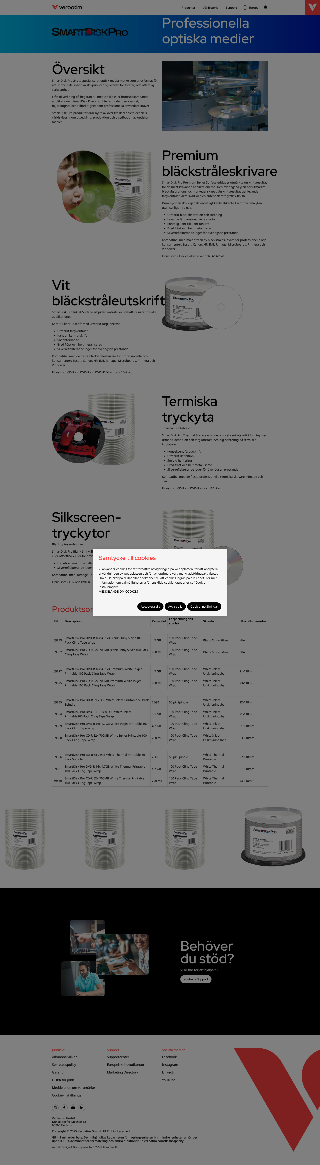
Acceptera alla (150, 606)
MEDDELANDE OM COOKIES (118, 591)
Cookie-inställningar (204, 606)
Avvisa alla (175, 606)
